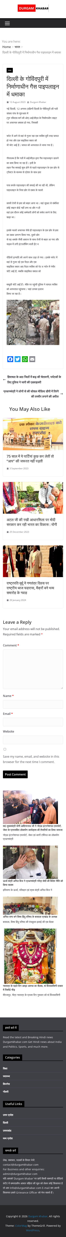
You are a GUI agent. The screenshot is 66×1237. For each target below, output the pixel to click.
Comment (11, 645)
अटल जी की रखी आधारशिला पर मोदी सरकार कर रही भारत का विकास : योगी (32, 522)
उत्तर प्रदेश (8, 1115)
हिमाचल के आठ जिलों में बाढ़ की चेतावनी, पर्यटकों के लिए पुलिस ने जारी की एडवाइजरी (34, 379)
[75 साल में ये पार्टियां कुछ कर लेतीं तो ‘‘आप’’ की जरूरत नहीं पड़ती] (33, 421)
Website (8, 731)
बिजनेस (6, 1084)
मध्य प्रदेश (8, 1138)
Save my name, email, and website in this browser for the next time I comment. (31, 759)
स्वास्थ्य (6, 1076)
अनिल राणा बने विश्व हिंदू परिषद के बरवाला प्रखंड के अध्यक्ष (30, 916)
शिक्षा (5, 1068)
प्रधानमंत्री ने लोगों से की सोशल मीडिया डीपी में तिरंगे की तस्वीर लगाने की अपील (31, 394)
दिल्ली (5, 1122)
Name (8, 696)
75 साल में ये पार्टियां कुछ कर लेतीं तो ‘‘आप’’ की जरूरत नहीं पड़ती (30, 459)
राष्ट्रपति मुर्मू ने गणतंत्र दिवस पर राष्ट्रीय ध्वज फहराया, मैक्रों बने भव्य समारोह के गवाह (30, 588)
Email (8, 714)
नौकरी (5, 1091)
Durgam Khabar (38, 102)
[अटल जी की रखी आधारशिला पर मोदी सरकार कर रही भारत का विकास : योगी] (33, 485)
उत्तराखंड (7, 1130)
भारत (9, 70)
